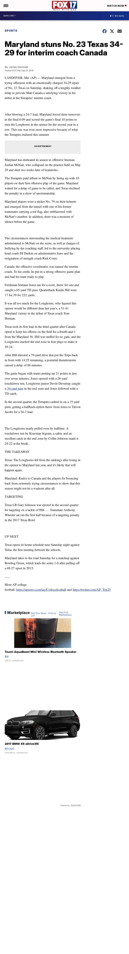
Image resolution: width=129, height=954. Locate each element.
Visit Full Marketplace (65, 613)
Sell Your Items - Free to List (43, 614)
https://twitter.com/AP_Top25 (92, 589)
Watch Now (116, 5)
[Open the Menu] (6, 5)
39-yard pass (15, 388)
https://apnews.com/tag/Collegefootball (41, 589)
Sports (11, 30)
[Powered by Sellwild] (76, 805)
